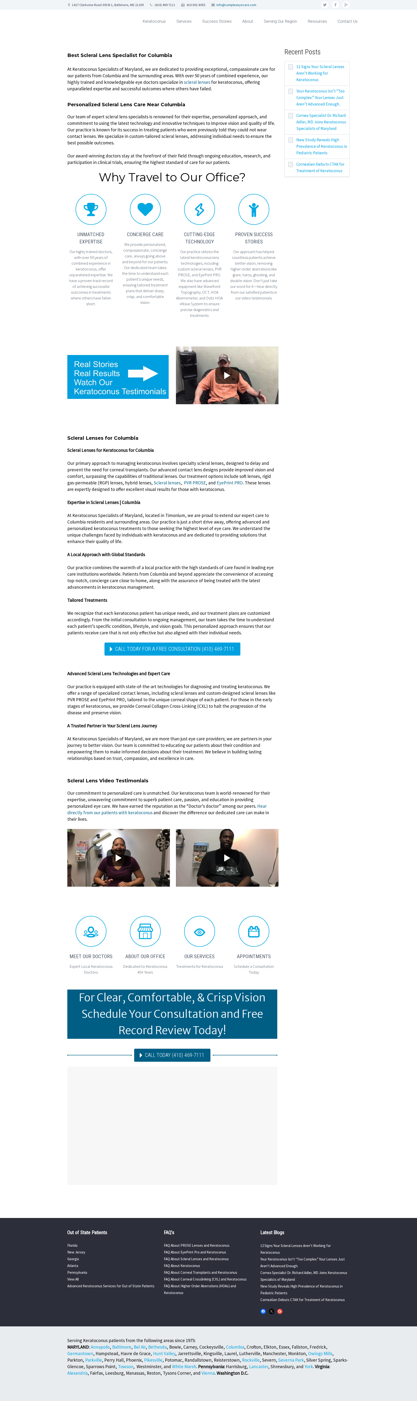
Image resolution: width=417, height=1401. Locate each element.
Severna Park (291, 1360)
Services (184, 21)
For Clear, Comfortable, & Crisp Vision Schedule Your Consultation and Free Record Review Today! (172, 1014)
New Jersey (76, 1252)
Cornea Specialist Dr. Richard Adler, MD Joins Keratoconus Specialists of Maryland (321, 122)
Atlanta (72, 1265)
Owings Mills (320, 1353)
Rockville (251, 1360)
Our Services (199, 956)
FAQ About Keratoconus (182, 1265)
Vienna (208, 1373)
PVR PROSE (195, 483)
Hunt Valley (164, 1353)
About (247, 21)
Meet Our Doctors (91, 956)
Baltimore (121, 1347)
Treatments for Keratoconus (199, 966)
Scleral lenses (167, 483)
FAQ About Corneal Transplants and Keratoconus (200, 1272)
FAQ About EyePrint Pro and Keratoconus (195, 1252)
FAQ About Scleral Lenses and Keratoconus (196, 1259)
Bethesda (157, 1347)
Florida (72, 1245)
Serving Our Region (280, 21)
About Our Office (145, 956)
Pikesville (153, 1360)
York (309, 1366)
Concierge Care (145, 234)
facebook (335, 4)
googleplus (346, 4)
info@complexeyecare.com (236, 5)
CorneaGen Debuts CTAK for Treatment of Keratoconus (320, 167)
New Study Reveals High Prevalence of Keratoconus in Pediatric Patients (321, 146)
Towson (125, 1366)
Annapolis (100, 1347)
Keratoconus (154, 21)
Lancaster (258, 1366)
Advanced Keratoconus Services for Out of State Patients (110, 1286)
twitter (324, 4)
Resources (317, 21)
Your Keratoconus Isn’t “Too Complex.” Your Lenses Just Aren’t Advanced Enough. (320, 97)
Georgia (73, 1259)
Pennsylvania (77, 1272)
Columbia (235, 1347)
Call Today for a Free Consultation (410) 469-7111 (174, 649)
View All (73, 1279)
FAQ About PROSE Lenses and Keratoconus (196, 1245)
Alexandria (77, 1373)
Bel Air (140, 1347)
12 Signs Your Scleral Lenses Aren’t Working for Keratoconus (320, 73)
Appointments (254, 956)
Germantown (80, 1353)
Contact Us (348, 21)
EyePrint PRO (230, 483)
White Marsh (184, 1366)
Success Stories (217, 21)
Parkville (93, 1360)
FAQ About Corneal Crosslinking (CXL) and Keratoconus (205, 1279)
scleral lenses (197, 82)
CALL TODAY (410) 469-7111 (174, 1055)
